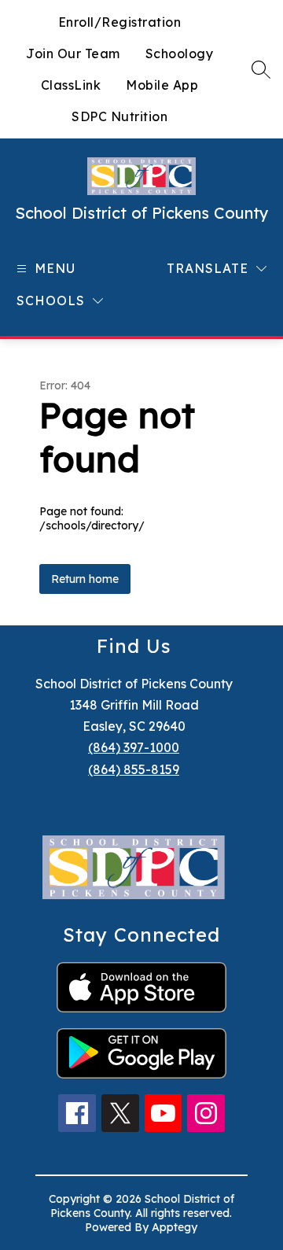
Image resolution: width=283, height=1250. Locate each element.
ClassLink (71, 85)
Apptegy (174, 1227)
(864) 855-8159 (133, 769)
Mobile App (162, 85)
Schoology (179, 53)
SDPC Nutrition (119, 116)
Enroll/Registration (120, 22)
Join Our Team (73, 53)
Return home (85, 579)
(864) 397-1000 (133, 747)
